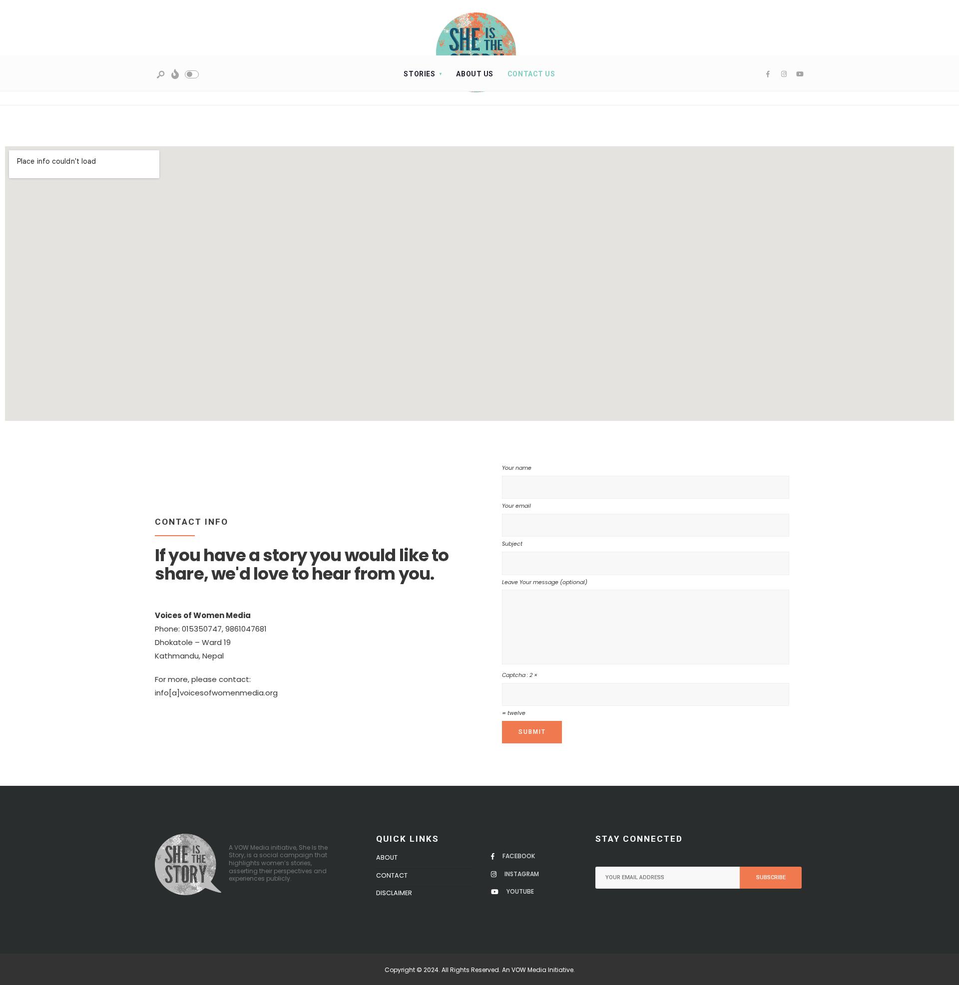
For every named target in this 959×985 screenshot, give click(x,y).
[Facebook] (768, 74)
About (387, 857)
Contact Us (531, 74)
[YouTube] (800, 74)
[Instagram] (784, 74)
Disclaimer (394, 893)
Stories (419, 74)
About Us (474, 74)
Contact (392, 875)
